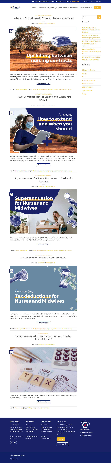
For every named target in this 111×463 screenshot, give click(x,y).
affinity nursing (37, 89)
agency (43, 89)
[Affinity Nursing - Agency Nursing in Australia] (15, 8)
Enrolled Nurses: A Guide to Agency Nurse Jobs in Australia (91, 43)
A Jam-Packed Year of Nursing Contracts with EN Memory (91, 29)
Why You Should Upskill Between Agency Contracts (43, 18)
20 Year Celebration (88, 70)
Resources (73, 8)
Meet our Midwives (88, 80)
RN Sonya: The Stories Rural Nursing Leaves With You (91, 58)
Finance (38, 15)
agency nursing (49, 89)
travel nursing (68, 89)
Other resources (87, 87)
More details (75, 1)
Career (84, 73)
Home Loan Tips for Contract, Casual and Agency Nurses (91, 51)
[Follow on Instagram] (15, 442)
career (38, 408)
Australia (56, 89)
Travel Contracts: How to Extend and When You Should (43, 98)
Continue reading (43, 83)
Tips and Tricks (46, 15)
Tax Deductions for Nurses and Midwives (43, 257)
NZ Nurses (42, 8)
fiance (60, 89)
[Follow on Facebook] (11, 442)
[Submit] (99, 17)
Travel (84, 94)
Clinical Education (86, 8)
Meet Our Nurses (87, 84)
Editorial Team (50, 23)
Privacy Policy (14, 459)
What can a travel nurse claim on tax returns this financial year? (43, 338)
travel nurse (45, 408)
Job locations (63, 8)
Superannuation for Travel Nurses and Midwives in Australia (43, 180)
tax (63, 89)
